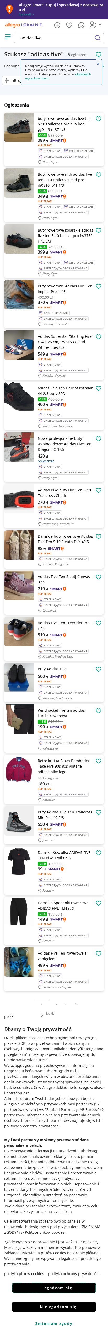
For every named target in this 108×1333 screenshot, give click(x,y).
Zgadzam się (58, 1287)
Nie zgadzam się (58, 1306)
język (50, 1013)
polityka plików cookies (24, 1273)
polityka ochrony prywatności (73, 1273)
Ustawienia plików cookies (43, 1252)
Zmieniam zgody (54, 1323)
